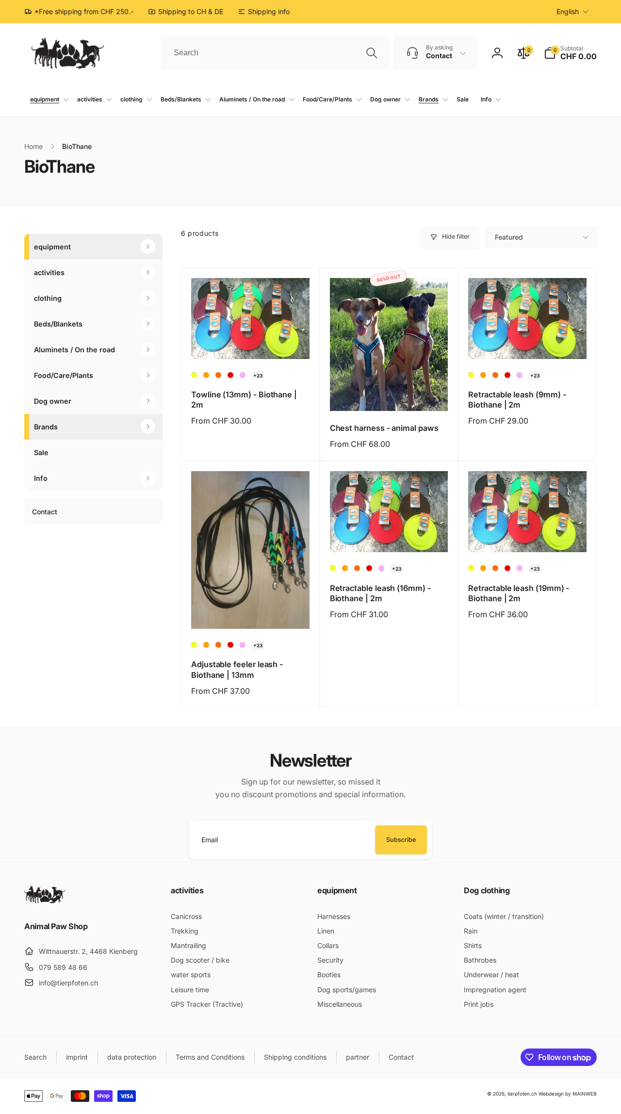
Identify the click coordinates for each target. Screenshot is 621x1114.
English (567, 11)
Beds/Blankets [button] (58, 324)
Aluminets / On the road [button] (74, 349)
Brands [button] (46, 427)
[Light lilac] (242, 375)
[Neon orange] (218, 375)
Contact (44, 512)
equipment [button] (52, 247)
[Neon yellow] (194, 375)
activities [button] (49, 272)
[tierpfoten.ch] (44, 900)
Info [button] (41, 478)
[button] (570, 53)
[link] (264, 11)
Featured (509, 237)
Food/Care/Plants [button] (63, 375)
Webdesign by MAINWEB (568, 1094)
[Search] (371, 53)
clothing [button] (48, 298)
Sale (41, 452)
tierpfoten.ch (522, 1094)
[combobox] (275, 53)
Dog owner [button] (52, 401)
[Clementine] (206, 375)
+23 (257, 375)
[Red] (230, 375)
